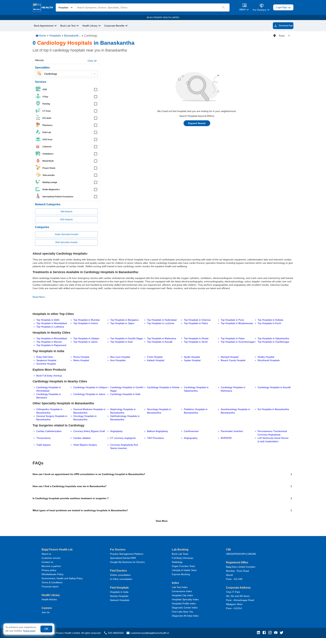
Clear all (92, 60)
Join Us (46, 612)
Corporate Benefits (114, 25)
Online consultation (120, 575)
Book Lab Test (68, 25)
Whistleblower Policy (53, 574)
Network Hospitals (119, 600)
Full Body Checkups (182, 558)
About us (46, 554)
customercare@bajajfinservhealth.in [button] (150, 633)
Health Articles (49, 599)
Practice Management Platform (126, 554)
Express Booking (181, 574)
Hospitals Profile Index (184, 603)
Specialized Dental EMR (123, 558)
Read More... (40, 297)
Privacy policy (49, 570)
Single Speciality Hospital (66, 234)
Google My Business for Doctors (127, 562)
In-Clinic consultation (121, 579)
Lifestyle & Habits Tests (184, 570)
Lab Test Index (180, 587)
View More (162, 521)
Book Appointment (43, 25)
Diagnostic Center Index (185, 607)
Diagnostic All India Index (185, 615)
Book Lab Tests (180, 554)
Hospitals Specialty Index (185, 599)
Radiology (177, 562)
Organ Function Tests (183, 566)
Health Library (89, 25)
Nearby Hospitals (119, 596)
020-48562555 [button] (116, 633)
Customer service (51, 558)
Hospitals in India (119, 592)
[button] (259, 633)
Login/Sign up (283, 7)
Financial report (50, 586)
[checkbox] (67, 89)
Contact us (47, 562)
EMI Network (66, 211)
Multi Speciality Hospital (66, 242)
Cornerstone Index (182, 591)
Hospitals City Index (182, 595)
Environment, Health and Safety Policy (62, 578)
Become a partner (51, 566)
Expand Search (197, 123)
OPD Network (66, 219)
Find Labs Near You (182, 611)
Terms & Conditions (52, 582)
